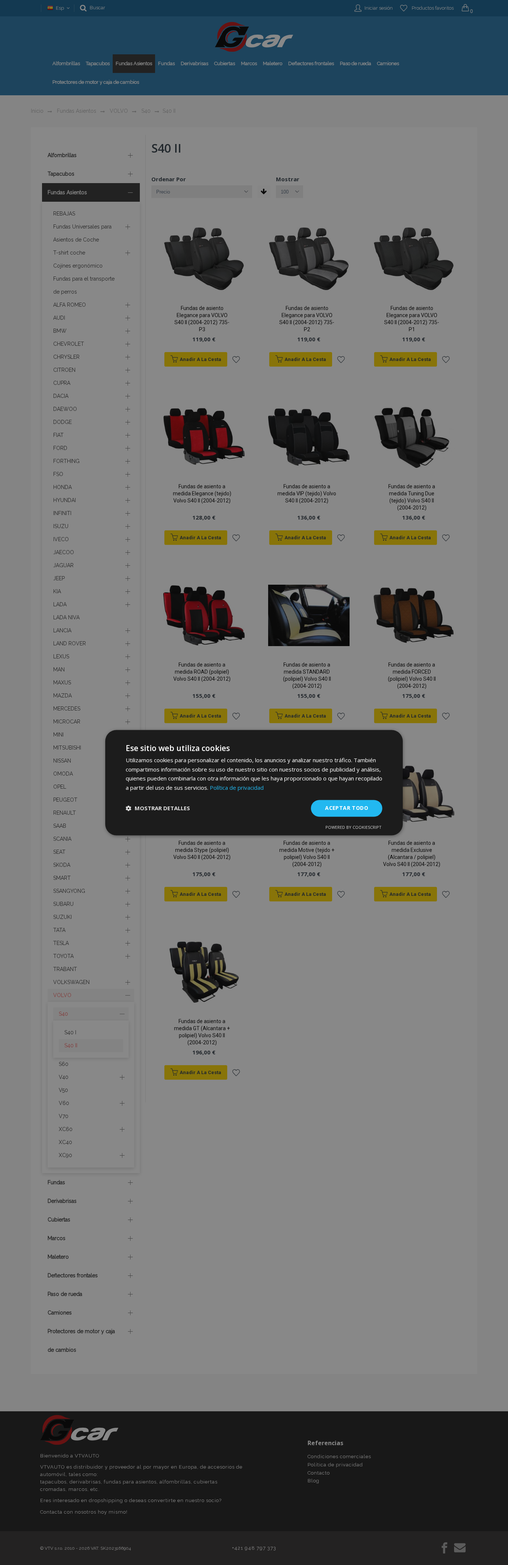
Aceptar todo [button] (346, 807)
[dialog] (254, 782)
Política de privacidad (237, 788)
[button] (158, 808)
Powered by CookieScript (353, 827)
